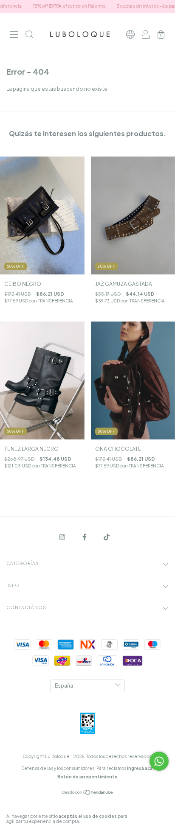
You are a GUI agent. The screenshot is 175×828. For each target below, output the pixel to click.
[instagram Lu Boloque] (62, 537)
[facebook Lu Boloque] (85, 537)
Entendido (151, 819)
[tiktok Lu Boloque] (106, 537)
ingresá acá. (140, 768)
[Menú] (14, 36)
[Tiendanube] (87, 793)
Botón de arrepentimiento (87, 776)
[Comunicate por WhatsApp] (159, 761)
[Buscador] (29, 36)
